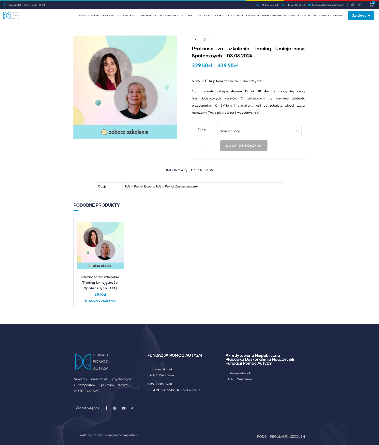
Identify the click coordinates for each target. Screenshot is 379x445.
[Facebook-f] (106, 408)
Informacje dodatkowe (191, 170)
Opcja (202, 129)
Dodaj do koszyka (244, 145)
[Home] (11, 15)
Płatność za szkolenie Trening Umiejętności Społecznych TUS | (100, 282)
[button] (306, 264)
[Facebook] (352, 5)
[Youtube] (123, 408)
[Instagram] (359, 5)
